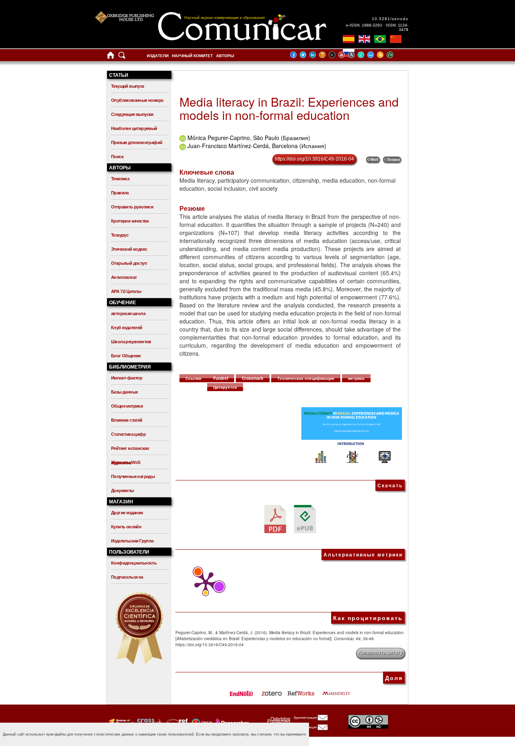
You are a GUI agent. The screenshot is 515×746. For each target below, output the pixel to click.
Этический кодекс (129, 249)
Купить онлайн (126, 526)
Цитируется (225, 387)
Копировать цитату (380, 652)
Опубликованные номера (137, 100)
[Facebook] (295, 54)
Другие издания (127, 512)
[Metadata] (396, 54)
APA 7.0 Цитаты (126, 291)
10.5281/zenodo (390, 18)
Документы (122, 490)
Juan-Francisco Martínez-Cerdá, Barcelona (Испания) (256, 146)
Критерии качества (130, 220)
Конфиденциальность (134, 563)
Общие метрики (127, 406)
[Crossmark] (201, 722)
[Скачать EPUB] (305, 518)
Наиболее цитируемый (134, 128)
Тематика (120, 178)
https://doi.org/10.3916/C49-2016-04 (314, 159)
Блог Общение (126, 355)
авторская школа (128, 313)
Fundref (220, 378)
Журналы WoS (125, 462)
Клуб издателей (126, 327)
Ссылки (193, 378)
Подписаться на (127, 577)
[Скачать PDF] (275, 518)
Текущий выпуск (127, 86)
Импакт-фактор (126, 377)
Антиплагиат (123, 277)
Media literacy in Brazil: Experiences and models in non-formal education (289, 108)
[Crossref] (120, 722)
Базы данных (124, 391)
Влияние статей (126, 420)
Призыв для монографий (136, 142)
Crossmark (253, 378)
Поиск (117, 156)
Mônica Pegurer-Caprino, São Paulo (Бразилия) (248, 138)
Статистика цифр (128, 434)
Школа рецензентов (131, 341)
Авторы (225, 56)
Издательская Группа (132, 540)
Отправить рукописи (132, 206)
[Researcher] (231, 722)
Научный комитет (192, 56)
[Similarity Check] (148, 722)
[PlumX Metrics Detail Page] (203, 583)
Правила (120, 192)
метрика (356, 378)
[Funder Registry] (176, 722)
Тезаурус (119, 235)
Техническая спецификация (305, 378)
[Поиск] (122, 57)
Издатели (158, 56)
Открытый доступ (129, 263)
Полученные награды (132, 476)
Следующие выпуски (132, 114)
